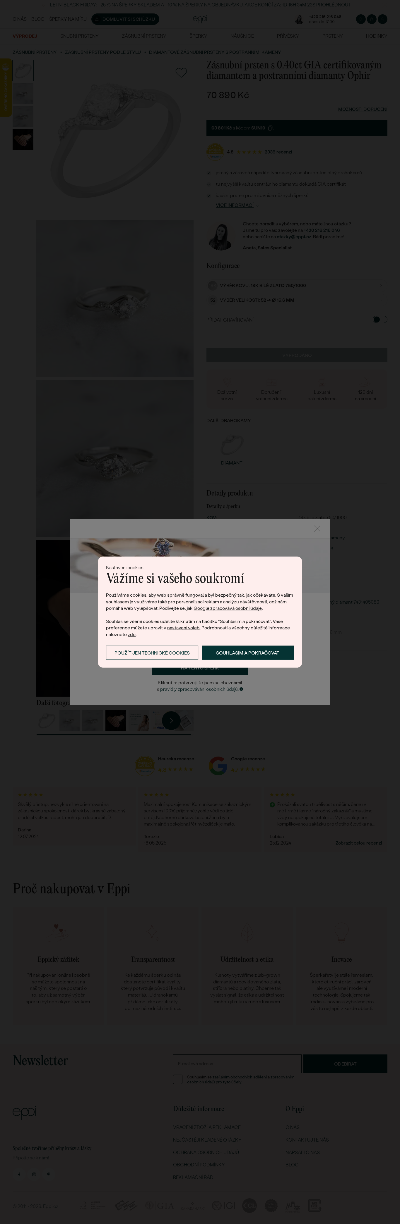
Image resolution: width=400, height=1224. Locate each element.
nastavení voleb (183, 628)
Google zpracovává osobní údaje (228, 608)
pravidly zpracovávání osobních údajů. (199, 689)
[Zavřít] (317, 529)
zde (132, 634)
